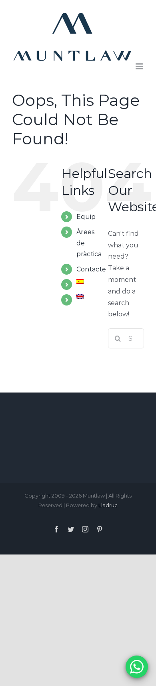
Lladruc (108, 505)
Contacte (91, 269)
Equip (86, 217)
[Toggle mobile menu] (140, 66)
